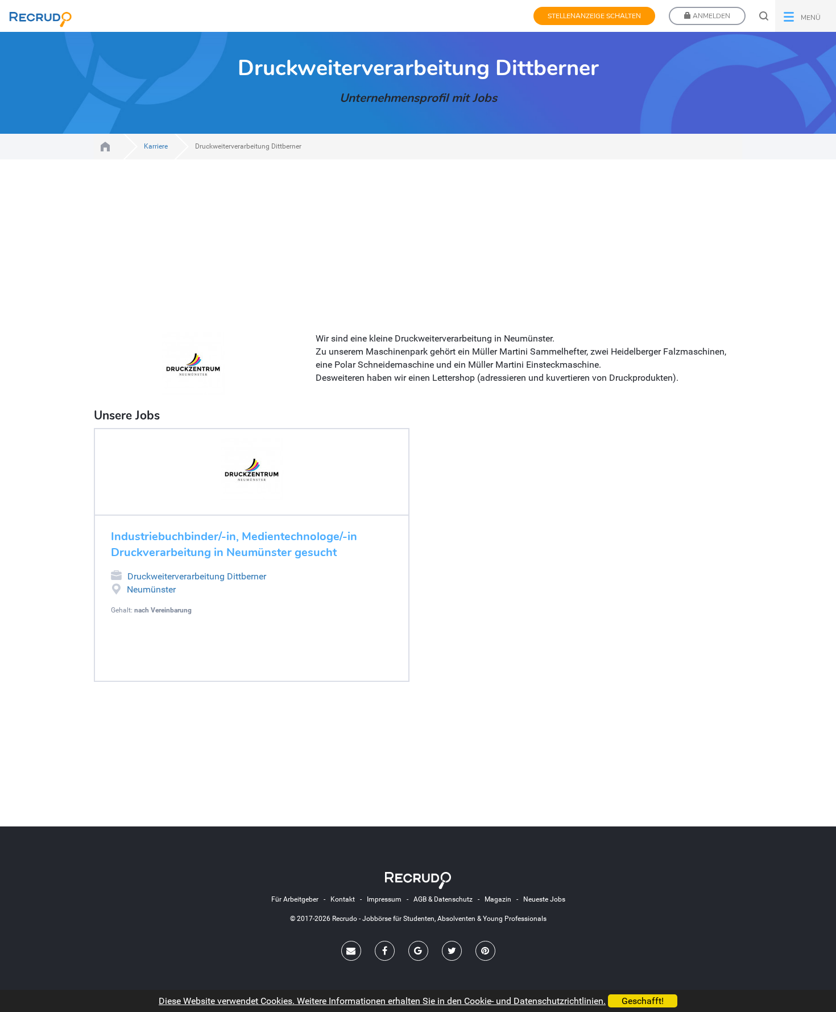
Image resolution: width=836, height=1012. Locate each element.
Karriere (156, 146)
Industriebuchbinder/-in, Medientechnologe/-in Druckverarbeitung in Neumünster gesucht (234, 545)
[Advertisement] (418, 252)
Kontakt (342, 899)
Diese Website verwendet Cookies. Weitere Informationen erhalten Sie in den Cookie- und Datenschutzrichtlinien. (382, 1000)
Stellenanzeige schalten (594, 15)
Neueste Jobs (544, 899)
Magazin (498, 899)
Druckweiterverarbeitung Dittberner (196, 576)
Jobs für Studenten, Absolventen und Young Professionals (105, 146)
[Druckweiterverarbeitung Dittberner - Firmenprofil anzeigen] (251, 469)
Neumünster (151, 589)
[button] (805, 16)
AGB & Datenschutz (443, 899)
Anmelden (710, 15)
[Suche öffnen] (763, 16)
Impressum (384, 899)
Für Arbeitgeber (294, 899)
